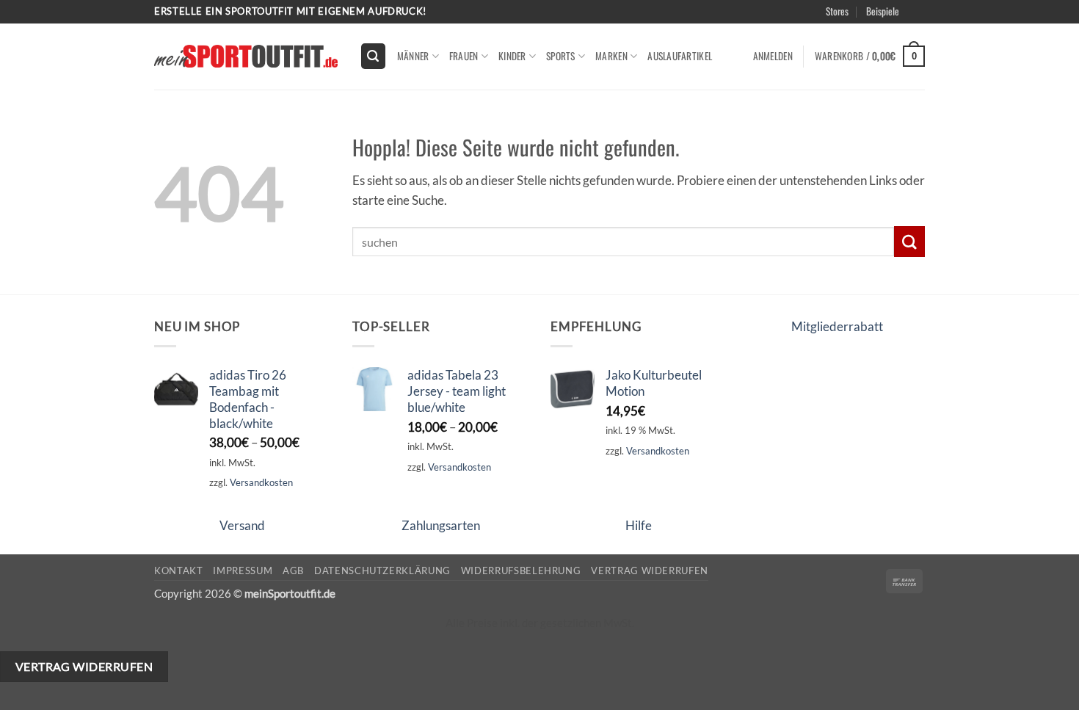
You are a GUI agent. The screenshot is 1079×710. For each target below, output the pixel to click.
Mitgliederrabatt (837, 326)
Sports (560, 55)
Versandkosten (261, 482)
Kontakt (178, 570)
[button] (937, 29)
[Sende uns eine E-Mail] (932, 19)
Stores (837, 11)
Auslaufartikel (679, 55)
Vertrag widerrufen (649, 570)
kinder (512, 55)
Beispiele (882, 11)
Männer (413, 55)
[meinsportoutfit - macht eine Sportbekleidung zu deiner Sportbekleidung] (246, 56)
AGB (293, 570)
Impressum (242, 570)
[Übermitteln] (909, 241)
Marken (611, 55)
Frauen (464, 55)
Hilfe (638, 525)
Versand (242, 525)
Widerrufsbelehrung (521, 570)
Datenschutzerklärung (382, 570)
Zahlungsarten (441, 525)
